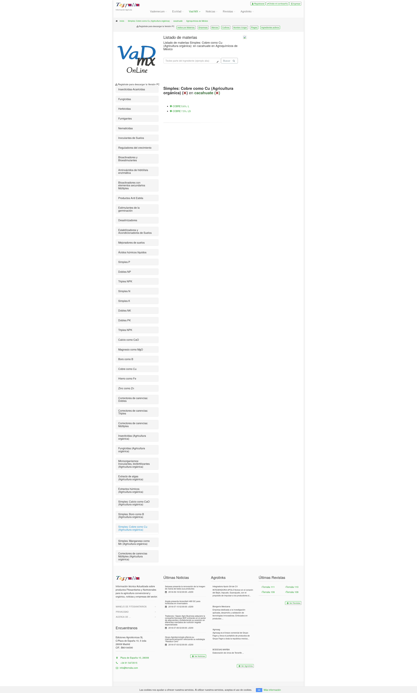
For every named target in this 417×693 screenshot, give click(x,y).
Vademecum (157, 11)
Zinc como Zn (126, 388)
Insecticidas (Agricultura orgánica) (132, 437)
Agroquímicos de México (197, 20)
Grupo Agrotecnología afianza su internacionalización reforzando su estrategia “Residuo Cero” (185, 639)
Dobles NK (124, 310)
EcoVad (176, 11)
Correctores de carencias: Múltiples (133, 424)
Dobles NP (124, 272)
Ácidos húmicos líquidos (132, 252)
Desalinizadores (127, 220)
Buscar (226, 60)
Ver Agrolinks (247, 665)
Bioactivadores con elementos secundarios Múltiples (131, 185)
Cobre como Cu (127, 369)
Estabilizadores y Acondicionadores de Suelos (135, 231)
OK (259, 690)
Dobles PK (124, 320)
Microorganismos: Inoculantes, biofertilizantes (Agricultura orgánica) (134, 464)
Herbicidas (124, 109)
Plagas (254, 27)
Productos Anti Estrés (130, 198)
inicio (122, 20)
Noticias (210, 11)
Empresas (203, 27)
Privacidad (122, 611)
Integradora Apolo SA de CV (225, 586)
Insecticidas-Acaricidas (131, 89)
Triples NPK (125, 281)
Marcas (215, 27)
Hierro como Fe (127, 378)
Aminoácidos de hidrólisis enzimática (133, 171)
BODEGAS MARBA (221, 649)
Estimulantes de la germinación (129, 209)
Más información (272, 689)
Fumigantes (125, 118)
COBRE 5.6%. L (180, 106)
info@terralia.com (129, 667)
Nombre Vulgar (240, 27)
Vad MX (193, 11)
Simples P (124, 262)
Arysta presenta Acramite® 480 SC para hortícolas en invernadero (182, 602)
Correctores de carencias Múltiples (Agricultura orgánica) (132, 556)
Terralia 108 (292, 592)
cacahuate (178, 20)
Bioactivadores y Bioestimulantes (127, 158)
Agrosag (216, 629)
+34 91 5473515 (128, 662)
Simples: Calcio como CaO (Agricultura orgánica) (134, 503)
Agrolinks (246, 11)
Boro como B (125, 359)
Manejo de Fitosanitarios (131, 606)
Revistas (228, 11)
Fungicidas (124, 99)
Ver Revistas (294, 603)
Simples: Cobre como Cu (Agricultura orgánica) (149, 20)
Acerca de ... (123, 616)
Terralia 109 (268, 592)
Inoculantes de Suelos (131, 138)
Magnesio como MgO (130, 349)
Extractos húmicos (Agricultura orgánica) (130, 490)
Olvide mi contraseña (278, 3)
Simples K (124, 301)
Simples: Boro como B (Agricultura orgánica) (131, 515)
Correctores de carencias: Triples (133, 412)
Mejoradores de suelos (131, 242)
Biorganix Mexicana (221, 606)
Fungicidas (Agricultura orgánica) (131, 449)
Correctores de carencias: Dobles (133, 399)
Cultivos (225, 27)
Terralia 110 (292, 587)
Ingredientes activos (270, 27)
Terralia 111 (268, 587)
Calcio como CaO (128, 340)
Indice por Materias (186, 27)
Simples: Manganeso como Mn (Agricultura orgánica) (134, 542)
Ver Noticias (199, 656)
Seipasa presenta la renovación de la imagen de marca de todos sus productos (185, 587)
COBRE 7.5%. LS (181, 111)
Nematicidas (125, 128)
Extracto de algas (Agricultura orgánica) (130, 477)
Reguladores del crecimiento (134, 147)
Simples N (124, 291)
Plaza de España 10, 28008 (134, 657)
